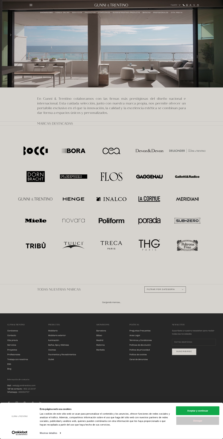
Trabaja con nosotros (17, 360)
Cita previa (177, 12)
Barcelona (101, 331)
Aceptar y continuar (197, 410)
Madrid (99, 340)
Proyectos (90, 12)
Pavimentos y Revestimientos (62, 355)
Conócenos (104, 12)
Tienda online (62, 12)
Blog (9, 369)
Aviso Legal (134, 336)
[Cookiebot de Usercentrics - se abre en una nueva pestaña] (19, 433)
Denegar (197, 420)
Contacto (11, 336)
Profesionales (160, 12)
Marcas (147, 12)
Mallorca (100, 345)
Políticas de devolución (140, 345)
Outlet (51, 360)
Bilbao (99, 336)
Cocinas (52, 350)
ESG (9, 364)
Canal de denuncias (138, 360)
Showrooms (46, 12)
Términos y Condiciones (140, 340)
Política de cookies (138, 355)
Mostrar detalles (48, 433)
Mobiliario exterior (57, 336)
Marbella (100, 350)
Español (174, 5)
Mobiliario (53, 331)
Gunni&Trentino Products (126, 12)
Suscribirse (184, 351)
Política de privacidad (139, 350)
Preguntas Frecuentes (139, 331)
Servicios (77, 12)
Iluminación (53, 340)
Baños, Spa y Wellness (58, 345)
